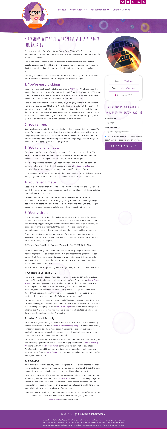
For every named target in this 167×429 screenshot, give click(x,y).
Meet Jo (62, 9)
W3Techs (74, 89)
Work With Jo (77, 9)
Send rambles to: (112, 127)
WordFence (52, 352)
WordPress (128, 81)
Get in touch (53, 399)
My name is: (110, 118)
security (121, 88)
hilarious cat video (81, 166)
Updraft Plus (64, 378)
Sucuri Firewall (51, 346)
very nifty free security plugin (66, 325)
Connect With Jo (121, 9)
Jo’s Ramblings (98, 9)
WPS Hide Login (63, 306)
